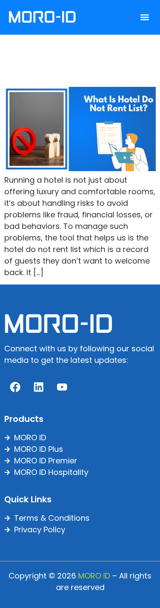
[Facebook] (15, 386)
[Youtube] (62, 386)
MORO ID (94, 575)
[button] (144, 17)
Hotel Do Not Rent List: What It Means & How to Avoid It (75, 59)
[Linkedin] (38, 386)
